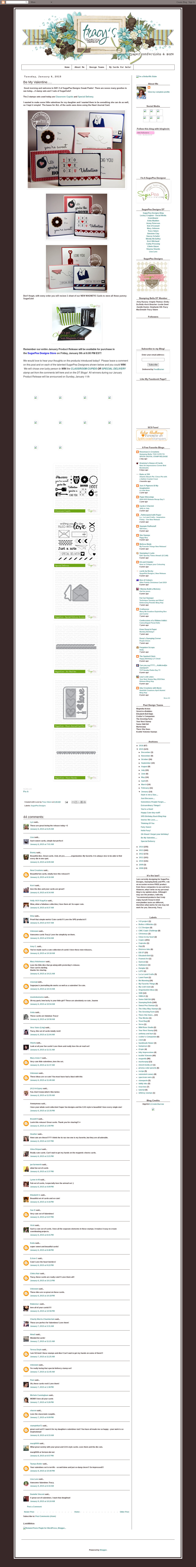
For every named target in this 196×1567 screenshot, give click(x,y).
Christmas (143, 934)
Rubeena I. (34, 1304)
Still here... (143, 528)
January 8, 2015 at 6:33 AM (42, 1435)
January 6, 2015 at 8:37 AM (42, 908)
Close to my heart (146, 937)
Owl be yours (144, 591)
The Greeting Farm (147, 1012)
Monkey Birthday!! (146, 632)
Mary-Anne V (35, 1058)
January (145, 792)
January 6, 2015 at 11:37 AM (42, 1065)
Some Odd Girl (145, 999)
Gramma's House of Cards (151, 463)
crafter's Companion (147, 1037)
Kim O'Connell (153, 226)
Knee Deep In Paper (148, 629)
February (145, 788)
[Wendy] (60, 399)
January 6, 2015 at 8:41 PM (42, 1235)
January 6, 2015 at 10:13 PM (42, 1281)
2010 (141, 861)
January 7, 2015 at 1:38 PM (42, 1387)
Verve (141, 1024)
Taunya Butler (36, 1464)
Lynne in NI (35, 1180)
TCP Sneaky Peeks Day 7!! (149, 670)
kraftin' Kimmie (145, 1056)
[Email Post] (66, 802)
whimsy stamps (145, 1093)
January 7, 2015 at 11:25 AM (42, 1357)
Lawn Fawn (143, 977)
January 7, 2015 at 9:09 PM (42, 1417)
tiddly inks (143, 1084)
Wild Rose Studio (146, 1027)
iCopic (141, 1049)
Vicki (32, 1225)
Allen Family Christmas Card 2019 (153, 582)
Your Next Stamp (146, 1030)
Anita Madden (153, 221)
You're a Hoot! (147, 809)
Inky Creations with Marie (150, 688)
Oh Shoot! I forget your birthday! (155, 834)
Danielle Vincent (37, 1494)
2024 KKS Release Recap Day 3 (151, 499)
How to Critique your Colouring (152, 564)
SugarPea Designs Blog (153, 213)
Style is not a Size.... (149, 795)
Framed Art (144, 959)
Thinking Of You (147, 823)
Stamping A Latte (147, 553)
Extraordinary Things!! (150, 805)
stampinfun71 (36, 1426)
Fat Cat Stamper (146, 598)
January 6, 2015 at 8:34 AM (42, 892)
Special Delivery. (86, 97)
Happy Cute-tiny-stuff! (150, 813)
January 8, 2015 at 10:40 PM (42, 1471)
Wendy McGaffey (153, 239)
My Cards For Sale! (120, 67)
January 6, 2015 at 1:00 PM (42, 1126)
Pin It (25, 791)
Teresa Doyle (36, 1350)
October (145, 759)
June (143, 774)
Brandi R (34, 1119)
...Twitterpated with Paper (150, 515)
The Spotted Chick (147, 656)
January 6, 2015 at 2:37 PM (42, 1171)
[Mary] (109, 424)
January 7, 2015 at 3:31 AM (42, 1326)
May (143, 777)
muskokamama (37, 997)
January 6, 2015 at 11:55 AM (42, 1095)
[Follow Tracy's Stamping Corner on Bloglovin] (145, 135)
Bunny (33, 853)
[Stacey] (109, 399)
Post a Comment (34, 1507)
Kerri (32, 885)
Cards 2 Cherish (146, 506)
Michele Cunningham (39, 1395)
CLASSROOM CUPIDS (84, 368)
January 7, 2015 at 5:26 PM (42, 1402)
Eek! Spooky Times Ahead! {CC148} (153, 555)
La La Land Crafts (146, 974)
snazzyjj (33, 982)
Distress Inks (144, 949)
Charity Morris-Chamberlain (42, 1319)
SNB (141, 993)
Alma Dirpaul (35, 1149)
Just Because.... (148, 798)
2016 (141, 746)
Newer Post (29, 1512)
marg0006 (34, 1443)
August (144, 767)
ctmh (141, 1040)
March (144, 784)
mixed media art (146, 1065)
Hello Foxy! (146, 830)
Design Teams (96, 67)
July (143, 770)
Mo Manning (144, 981)
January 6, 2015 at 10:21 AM (42, 974)
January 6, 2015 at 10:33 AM (42, 989)
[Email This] (73, 802)
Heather (33, 1134)
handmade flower (146, 1043)
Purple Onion (144, 641)
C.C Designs (144, 928)
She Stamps (144, 535)
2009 (141, 865)
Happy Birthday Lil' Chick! (150, 659)
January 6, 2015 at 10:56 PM (42, 1311)
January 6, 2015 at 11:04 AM (42, 1035)
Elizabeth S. (35, 1195)
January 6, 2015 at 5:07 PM (42, 1217)
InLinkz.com (27, 789)
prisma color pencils (147, 1068)
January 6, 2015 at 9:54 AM (42, 938)
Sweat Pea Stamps (147, 1005)
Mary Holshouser (37, 962)
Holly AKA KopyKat (38, 901)
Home (67, 67)
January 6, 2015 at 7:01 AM (42, 844)
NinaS (32, 1334)
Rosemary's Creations (149, 452)
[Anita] (60, 424)
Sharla (33, 1043)
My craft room (145, 987)
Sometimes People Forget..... (153, 802)
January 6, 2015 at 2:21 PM (42, 1156)
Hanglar (142, 968)
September (146, 763)
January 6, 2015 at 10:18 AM (42, 953)
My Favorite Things (147, 984)
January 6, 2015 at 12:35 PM (42, 1111)
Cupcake (142, 943)
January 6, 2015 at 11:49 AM (42, 1080)
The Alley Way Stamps (148, 1009)
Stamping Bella (145, 1002)
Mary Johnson (153, 228)
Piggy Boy (143, 538)
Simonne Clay (153, 234)
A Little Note (144, 490)
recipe (141, 1071)
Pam (32, 1380)
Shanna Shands (153, 249)
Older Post (124, 1512)
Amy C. (33, 946)
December (146, 752)
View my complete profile (159, 92)
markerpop (143, 1062)
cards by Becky (146, 571)
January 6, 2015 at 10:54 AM (42, 1004)
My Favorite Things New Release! (152, 546)
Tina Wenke (144, 1018)
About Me (79, 67)
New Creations (36, 870)
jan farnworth (36, 1165)
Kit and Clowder (146, 562)
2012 (141, 854)
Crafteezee (144, 609)
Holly (141, 650)
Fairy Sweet (146, 827)
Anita (32, 1012)
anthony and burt (146, 1034)
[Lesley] (85, 424)
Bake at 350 (144, 474)
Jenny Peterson (153, 223)
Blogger (103, 1550)
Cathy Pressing (153, 244)
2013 (141, 850)
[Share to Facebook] (81, 802)
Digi (140, 946)
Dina (32, 916)
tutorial (142, 1090)
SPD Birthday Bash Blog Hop (153, 816)
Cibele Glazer (153, 246)
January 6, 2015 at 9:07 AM (42, 923)
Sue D (32, 1210)
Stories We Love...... (149, 820)
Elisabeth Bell (145, 956)
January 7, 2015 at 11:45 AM (42, 1372)
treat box (142, 1087)
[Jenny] (36, 449)
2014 (141, 847)
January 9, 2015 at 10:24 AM (42, 1501)
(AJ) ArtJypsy (36, 1088)
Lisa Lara (34, 1479)
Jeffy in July (144, 508)
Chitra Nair (35, 1273)
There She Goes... (146, 1015)
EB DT (141, 952)
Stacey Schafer (153, 236)
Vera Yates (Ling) (37, 1028)
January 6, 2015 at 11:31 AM (42, 1050)
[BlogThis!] (75, 802)
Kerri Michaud (153, 241)
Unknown (34, 931)
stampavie (143, 1080)
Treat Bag (143, 1021)
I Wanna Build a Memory (149, 589)
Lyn (31, 822)
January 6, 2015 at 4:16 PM (42, 1202)
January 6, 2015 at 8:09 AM (42, 862)
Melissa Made (145, 544)
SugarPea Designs (38, 806)
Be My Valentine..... (149, 838)
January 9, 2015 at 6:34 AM (42, 1486)
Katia (32, 1243)
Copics (142, 940)
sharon (33, 1410)
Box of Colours (146, 580)
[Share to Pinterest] (84, 802)
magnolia (143, 1059)
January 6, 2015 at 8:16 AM (42, 877)
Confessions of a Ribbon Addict (153, 620)
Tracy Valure (153, 231)
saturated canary (146, 1074)
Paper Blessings (146, 497)
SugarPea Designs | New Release (152, 573)
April (143, 781)
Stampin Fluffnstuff (147, 526)
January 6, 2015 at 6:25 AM (42, 829)
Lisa (32, 837)
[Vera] (85, 399)
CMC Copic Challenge (148, 931)
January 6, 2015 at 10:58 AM (42, 1019)
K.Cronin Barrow (156, 1104)
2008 (141, 868)
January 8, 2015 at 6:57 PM (42, 1456)
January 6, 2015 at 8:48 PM (42, 1250)
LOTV (141, 971)
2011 (141, 857)
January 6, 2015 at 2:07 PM (42, 1141)
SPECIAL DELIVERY (114, 368)
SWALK (142, 996)
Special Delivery (148, 841)
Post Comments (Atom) (45, 1516)
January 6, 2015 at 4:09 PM (42, 1187)
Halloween (143, 965)
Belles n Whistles (146, 924)
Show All (167, 698)
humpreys (143, 1046)
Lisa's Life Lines (146, 677)
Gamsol (142, 962)
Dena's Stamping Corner (150, 638)
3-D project (143, 921)
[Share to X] (78, 802)
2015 (141, 749)
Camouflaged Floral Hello (149, 623)
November (146, 756)
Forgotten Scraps (147, 647)
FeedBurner (159, 369)
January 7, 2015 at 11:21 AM (42, 1341)
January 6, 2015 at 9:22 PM (42, 1265)
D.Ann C (33, 1258)
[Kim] (36, 399)
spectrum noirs (145, 1077)
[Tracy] (36, 424)
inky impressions (146, 1052)
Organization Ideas (147, 990)
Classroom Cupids (64, 97)
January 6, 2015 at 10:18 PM (42, 1296)
